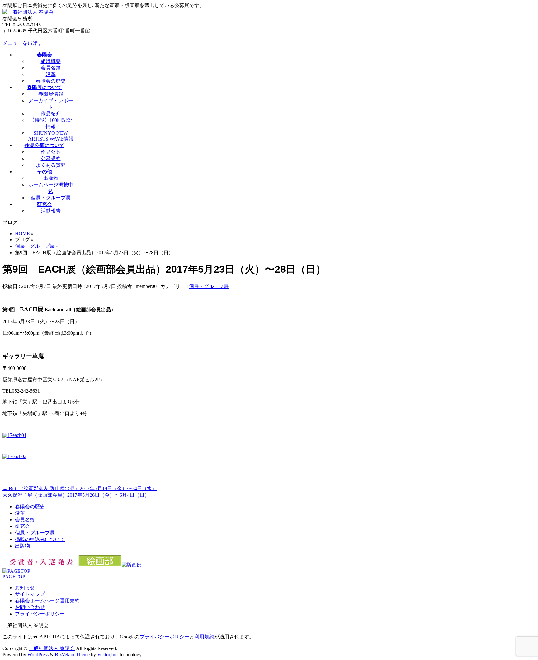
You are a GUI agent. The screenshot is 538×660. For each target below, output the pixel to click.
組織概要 (51, 61)
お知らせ (25, 587)
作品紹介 (51, 113)
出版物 (50, 178)
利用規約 (204, 636)
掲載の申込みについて (40, 539)
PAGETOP (13, 576)
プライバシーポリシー (40, 613)
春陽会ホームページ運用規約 (47, 600)
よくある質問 (51, 165)
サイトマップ (30, 594)
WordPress (38, 654)
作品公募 (51, 152)
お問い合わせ (30, 607)
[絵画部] (100, 564)
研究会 (22, 526)
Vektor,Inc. (108, 654)
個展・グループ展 (51, 197)
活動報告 (51, 210)
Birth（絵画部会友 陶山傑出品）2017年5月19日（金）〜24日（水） (79, 488)
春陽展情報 (50, 94)
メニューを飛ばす (22, 43)
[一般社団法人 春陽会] (28, 12)
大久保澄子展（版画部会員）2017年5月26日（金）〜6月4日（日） (79, 495)
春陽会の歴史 (51, 81)
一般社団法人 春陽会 (52, 648)
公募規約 (51, 158)
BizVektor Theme (72, 654)
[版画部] (132, 564)
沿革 (51, 74)
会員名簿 (51, 67)
